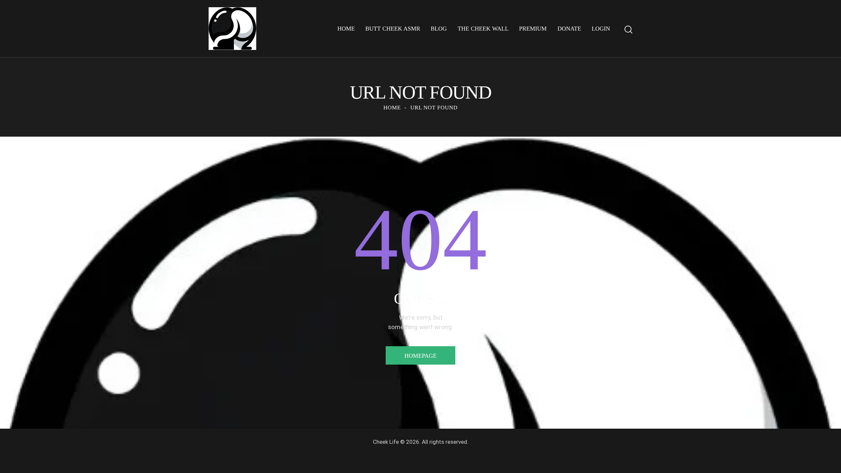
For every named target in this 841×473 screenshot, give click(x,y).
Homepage (420, 355)
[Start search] (628, 29)
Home (392, 107)
